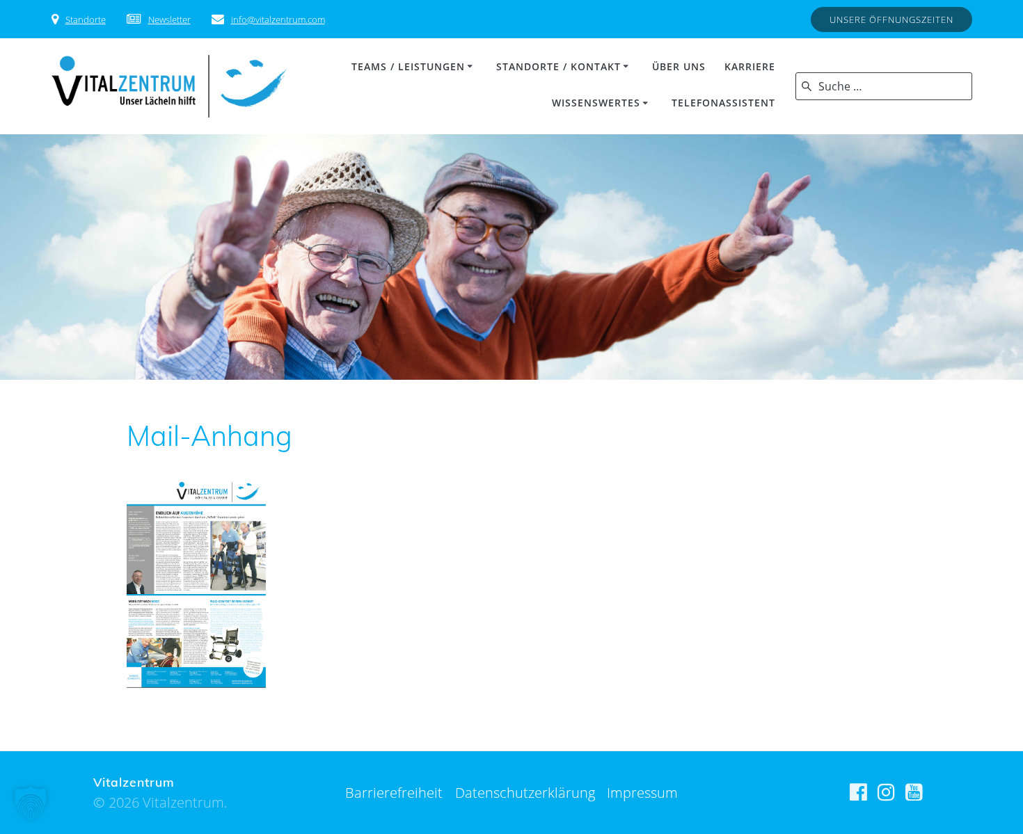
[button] (30, 803)
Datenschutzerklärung (525, 792)
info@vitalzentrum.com (278, 19)
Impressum (642, 792)
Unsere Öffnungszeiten (891, 19)
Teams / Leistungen (408, 66)
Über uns (679, 66)
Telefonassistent (723, 102)
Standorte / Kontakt (558, 66)
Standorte (85, 19)
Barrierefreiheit (394, 792)
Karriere (749, 66)
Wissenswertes (596, 102)
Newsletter (169, 19)
